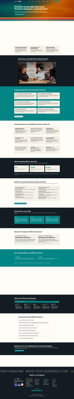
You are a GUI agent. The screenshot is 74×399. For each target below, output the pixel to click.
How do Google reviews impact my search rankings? (28, 335)
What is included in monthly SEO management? (27, 330)
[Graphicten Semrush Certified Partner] (15, 384)
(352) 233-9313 (54, 386)
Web (29, 1)
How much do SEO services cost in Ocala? (26, 320)
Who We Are (43, 1)
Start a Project (37, 375)
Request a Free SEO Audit (19, 116)
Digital (32, 1)
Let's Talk (57, 1)
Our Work (39, 1)
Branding (36, 381)
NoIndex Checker (37, 383)
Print (35, 1)
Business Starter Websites (29, 386)
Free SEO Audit (37, 384)
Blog (47, 1)
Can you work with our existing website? (26, 338)
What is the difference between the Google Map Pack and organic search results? (33, 322)
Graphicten (35, 394)
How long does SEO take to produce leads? (26, 325)
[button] (59, 306)
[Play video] (37, 72)
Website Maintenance (29, 384)
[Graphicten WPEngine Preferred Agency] (22, 384)
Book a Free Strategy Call (20, 14)
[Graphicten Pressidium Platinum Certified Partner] (19, 384)
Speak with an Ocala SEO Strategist (20, 203)
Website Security (28, 385)
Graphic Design (37, 382)
